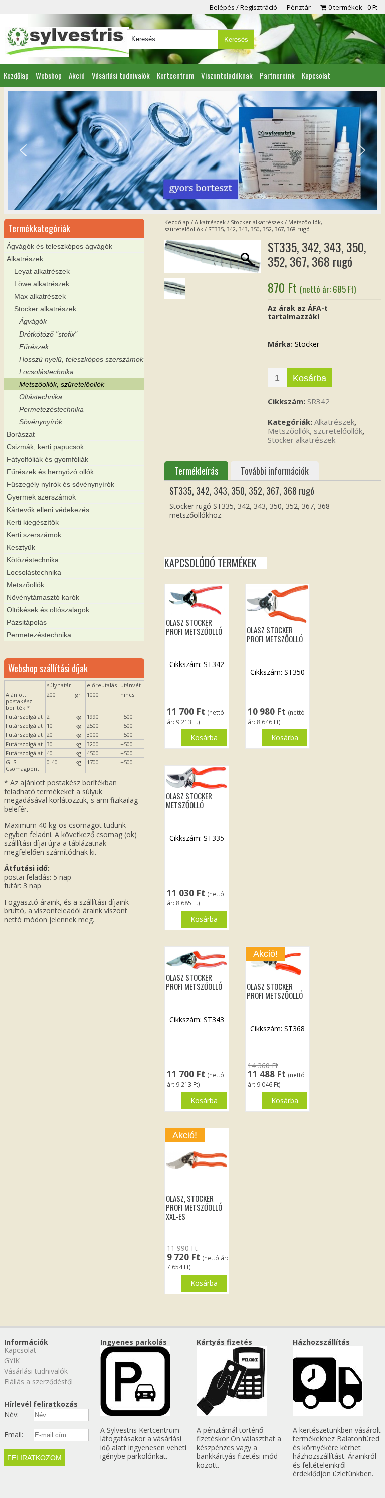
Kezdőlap (16, 75)
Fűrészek (34, 347)
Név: (11, 1414)
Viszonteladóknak (227, 75)
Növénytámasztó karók (43, 597)
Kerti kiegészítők (33, 522)
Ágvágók (33, 321)
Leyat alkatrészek (42, 271)
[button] (23, 150)
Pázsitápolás (27, 622)
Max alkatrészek (40, 296)
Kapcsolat (316, 75)
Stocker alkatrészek (257, 222)
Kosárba (309, 378)
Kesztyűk (21, 547)
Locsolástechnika (46, 372)
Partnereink (277, 75)
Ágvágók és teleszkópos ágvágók (59, 246)
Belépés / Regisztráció (243, 7)
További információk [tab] (275, 470)
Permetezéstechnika (51, 409)
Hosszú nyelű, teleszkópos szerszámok (81, 359)
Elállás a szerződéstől (38, 1381)
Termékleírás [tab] (196, 470)
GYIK (12, 1360)
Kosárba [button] (204, 737)
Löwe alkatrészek (41, 284)
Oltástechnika (40, 397)
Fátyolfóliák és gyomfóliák (47, 459)
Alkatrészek (210, 222)
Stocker (307, 344)
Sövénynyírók (40, 422)
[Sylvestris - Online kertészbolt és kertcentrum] (67, 42)
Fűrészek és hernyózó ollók (50, 472)
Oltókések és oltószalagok (48, 610)
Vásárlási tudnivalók (121, 75)
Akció (77, 75)
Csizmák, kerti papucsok (45, 447)
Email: (13, 1434)
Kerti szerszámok (34, 535)
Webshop (49, 75)
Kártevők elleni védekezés (48, 510)
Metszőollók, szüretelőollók (315, 431)
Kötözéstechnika (33, 560)
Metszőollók (25, 585)
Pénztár (299, 7)
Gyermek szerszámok (41, 497)
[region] (192, 150)
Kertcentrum (175, 75)
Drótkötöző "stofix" (48, 334)
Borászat (21, 434)
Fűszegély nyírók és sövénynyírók (60, 484)
